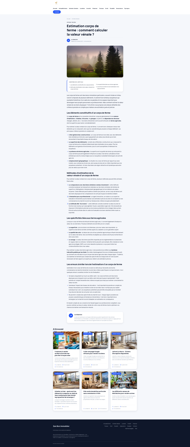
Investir (88, 8)
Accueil (55, 8)
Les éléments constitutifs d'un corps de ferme (82, 85)
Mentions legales (129, 428)
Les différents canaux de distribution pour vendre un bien (123, 392)
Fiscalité (112, 8)
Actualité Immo (63, 8)
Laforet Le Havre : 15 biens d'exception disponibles (121, 352)
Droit (106, 8)
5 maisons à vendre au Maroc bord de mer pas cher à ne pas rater (62, 353)
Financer (94, 8)
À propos (126, 8)
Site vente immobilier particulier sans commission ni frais (94, 392)
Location (82, 8)
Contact (56, 12)
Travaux (101, 8)
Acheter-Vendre (73, 8)
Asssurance (119, 8)
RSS (136, 428)
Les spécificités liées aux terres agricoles (107, 84)
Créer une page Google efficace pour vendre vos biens (94, 352)
